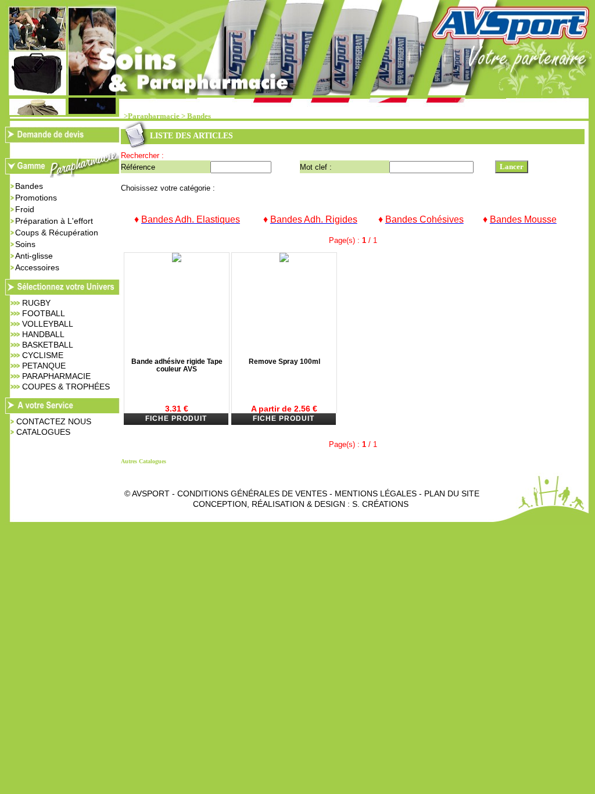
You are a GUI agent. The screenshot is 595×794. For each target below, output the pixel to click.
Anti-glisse (34, 255)
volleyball (47, 323)
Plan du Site (451, 493)
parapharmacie (56, 376)
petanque (44, 365)
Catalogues (43, 432)
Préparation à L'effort (54, 221)
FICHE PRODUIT (176, 418)
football (43, 313)
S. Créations (380, 504)
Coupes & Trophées (66, 386)
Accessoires (37, 267)
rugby (36, 302)
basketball (47, 344)
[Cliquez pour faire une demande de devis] (63, 140)
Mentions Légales (376, 493)
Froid (24, 209)
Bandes (199, 116)
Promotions (36, 197)
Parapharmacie (154, 116)
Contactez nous (53, 421)
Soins (25, 244)
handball (43, 334)
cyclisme (42, 355)
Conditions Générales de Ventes (252, 493)
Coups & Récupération (56, 232)
